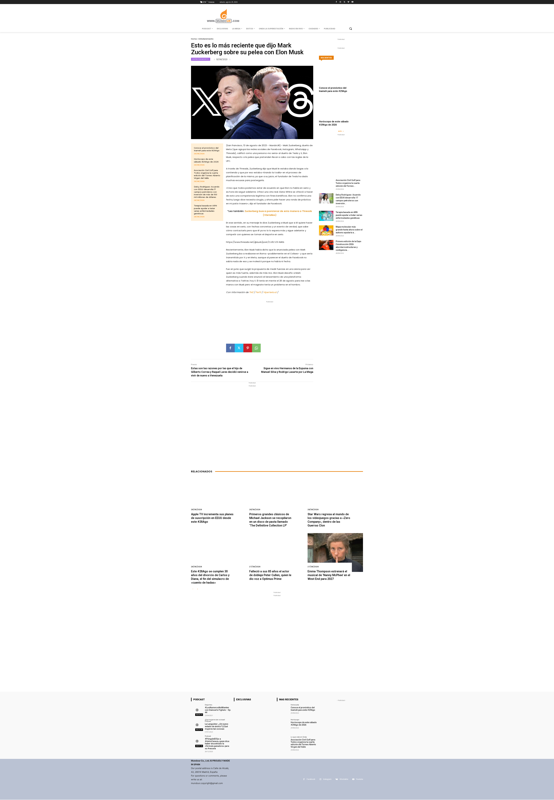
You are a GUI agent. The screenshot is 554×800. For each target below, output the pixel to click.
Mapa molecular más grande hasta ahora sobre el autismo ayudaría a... (349, 230)
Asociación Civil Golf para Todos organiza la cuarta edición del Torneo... (348, 183)
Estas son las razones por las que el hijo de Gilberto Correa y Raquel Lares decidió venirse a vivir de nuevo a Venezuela (219, 372)
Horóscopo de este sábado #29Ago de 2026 (304, 723)
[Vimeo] (348, 2)
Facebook (311, 779)
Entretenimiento (206, 39)
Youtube (359, 779)
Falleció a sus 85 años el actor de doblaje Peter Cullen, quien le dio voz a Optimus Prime (270, 575)
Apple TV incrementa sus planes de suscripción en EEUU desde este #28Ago (212, 517)
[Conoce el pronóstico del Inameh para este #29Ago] (341, 77)
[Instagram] (340, 2)
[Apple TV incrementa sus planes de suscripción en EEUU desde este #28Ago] (218, 495)
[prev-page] (193, 589)
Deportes (208, 705)
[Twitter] (344, 2)
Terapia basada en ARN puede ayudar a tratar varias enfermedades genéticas (349, 215)
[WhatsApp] (256, 348)
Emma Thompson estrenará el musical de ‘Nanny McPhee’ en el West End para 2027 (329, 575)
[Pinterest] (247, 348)
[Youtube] (352, 2)
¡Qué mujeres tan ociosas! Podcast (215, 720)
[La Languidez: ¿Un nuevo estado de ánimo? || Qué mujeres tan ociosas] (197, 725)
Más (340, 131)
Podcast (208, 736)
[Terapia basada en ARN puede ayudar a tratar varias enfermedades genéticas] (326, 216)
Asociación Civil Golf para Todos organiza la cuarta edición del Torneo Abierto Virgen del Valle (207, 174)
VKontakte (343, 779)
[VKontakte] (336, 779)
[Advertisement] (269, 323)
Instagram (327, 779)
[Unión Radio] (223, 16)
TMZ (251, 292)
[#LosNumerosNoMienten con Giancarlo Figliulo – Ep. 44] (197, 710)
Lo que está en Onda (299, 737)
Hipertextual (270, 292)
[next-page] (197, 589)
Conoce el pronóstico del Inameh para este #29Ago (206, 149)
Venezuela (295, 705)
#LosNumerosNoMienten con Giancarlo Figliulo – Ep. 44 (218, 710)
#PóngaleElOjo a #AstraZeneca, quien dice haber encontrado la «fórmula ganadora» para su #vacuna (217, 744)
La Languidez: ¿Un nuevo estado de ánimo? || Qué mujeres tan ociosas (216, 726)
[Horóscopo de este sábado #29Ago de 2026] (341, 110)
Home (194, 39)
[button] (350, 28)
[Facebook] (336, 2)
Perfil (259, 292)
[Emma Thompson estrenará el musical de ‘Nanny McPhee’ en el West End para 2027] (335, 552)
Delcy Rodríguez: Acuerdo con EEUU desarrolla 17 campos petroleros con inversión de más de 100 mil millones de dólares (206, 192)
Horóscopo (295, 719)
